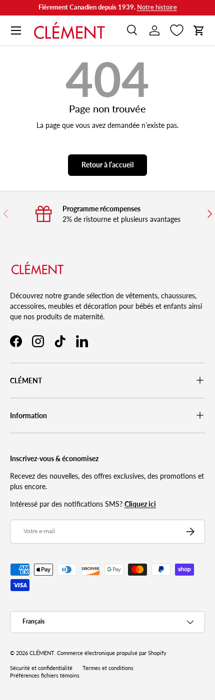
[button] (199, 30)
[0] (176, 30)
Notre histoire (157, 7)
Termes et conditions (108, 668)
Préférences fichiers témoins (45, 676)
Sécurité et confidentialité (41, 668)
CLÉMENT (42, 653)
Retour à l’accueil (108, 164)
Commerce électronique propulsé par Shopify (111, 653)
